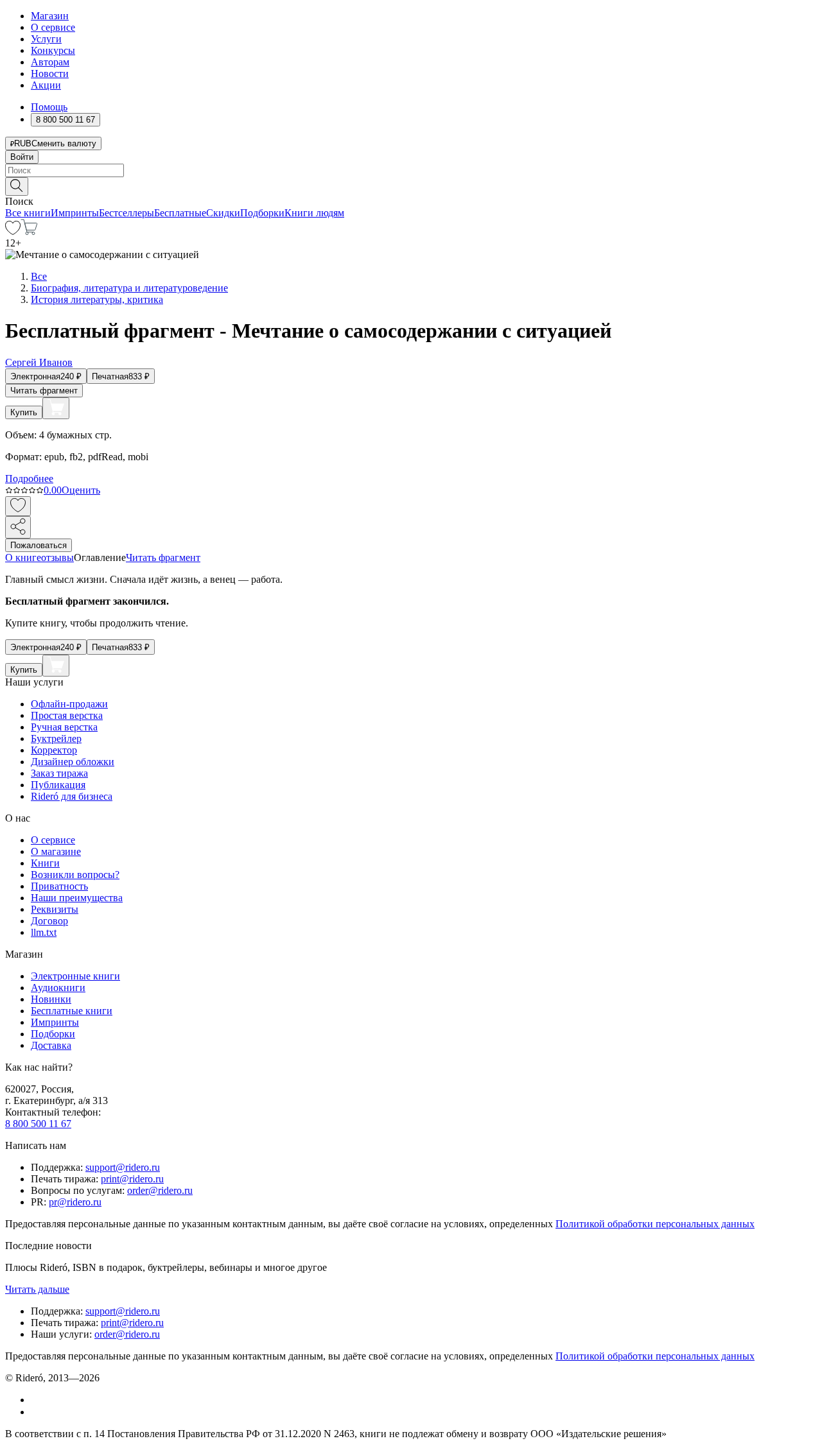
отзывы (57, 557)
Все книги (28, 212)
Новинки (51, 999)
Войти (21, 157)
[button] (411, 185)
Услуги (46, 38)
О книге (23, 557)
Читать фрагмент (44, 390)
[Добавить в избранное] (18, 506)
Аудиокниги (58, 987)
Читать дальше (37, 1289)
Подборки (262, 212)
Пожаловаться (38, 545)
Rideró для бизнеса (71, 796)
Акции (46, 85)
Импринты (75, 212)
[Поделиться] (18, 527)
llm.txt (44, 932)
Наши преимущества (77, 897)
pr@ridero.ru (75, 1201)
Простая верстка (67, 715)
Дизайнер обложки (72, 761)
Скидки (223, 212)
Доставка (51, 1045)
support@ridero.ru (122, 1167)
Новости (50, 73)
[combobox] (411, 170)
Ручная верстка (64, 726)
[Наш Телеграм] (36, 1411)
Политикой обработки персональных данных (655, 1223)
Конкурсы (53, 50)
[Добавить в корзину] (55, 408)
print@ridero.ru (132, 1178)
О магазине (56, 851)
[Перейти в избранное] (13, 231)
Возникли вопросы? (75, 874)
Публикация (58, 784)
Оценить (81, 490)
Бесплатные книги (71, 1010)
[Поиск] (16, 186)
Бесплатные (180, 212)
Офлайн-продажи (69, 703)
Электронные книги (75, 976)
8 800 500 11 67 (38, 1123)
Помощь (49, 106)
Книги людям (314, 212)
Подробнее (29, 478)
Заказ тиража (59, 773)
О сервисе (53, 27)
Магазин (50, 15)
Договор (49, 920)
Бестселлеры (126, 212)
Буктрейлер (56, 738)
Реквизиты (54, 909)
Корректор (54, 750)
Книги (45, 863)
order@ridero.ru (160, 1190)
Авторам (50, 61)
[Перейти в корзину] (29, 231)
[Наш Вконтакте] (37, 1399)
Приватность (59, 886)
